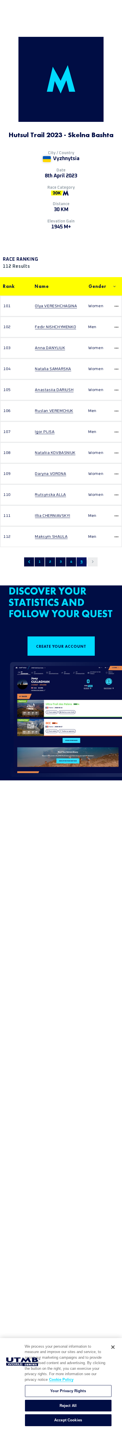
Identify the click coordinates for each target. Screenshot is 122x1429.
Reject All (68, 1405)
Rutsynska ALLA (50, 495)
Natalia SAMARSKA (53, 369)
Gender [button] (97, 286)
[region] (61, 1383)
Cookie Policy (61, 1379)
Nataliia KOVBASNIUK (55, 453)
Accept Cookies (68, 1420)
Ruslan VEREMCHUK (54, 411)
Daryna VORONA (50, 474)
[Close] (113, 1347)
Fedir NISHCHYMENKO (55, 327)
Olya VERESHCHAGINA (56, 306)
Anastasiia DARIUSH (54, 390)
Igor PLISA (44, 432)
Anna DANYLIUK (50, 348)
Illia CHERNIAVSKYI (52, 516)
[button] (29, 561)
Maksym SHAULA (51, 537)
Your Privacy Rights (68, 1391)
